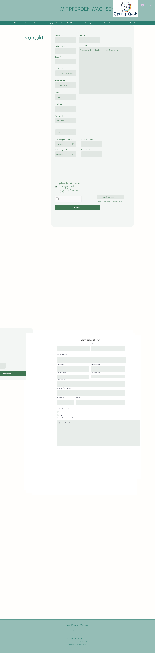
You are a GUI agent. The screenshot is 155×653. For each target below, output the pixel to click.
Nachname (82, 35)
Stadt (57, 92)
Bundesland (59, 104)
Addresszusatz (60, 80)
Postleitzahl (59, 116)
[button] (110, 197)
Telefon (57, 57)
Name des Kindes (87, 139)
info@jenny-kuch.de (77, 631)
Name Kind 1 (61, 364)
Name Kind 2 (95, 364)
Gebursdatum (61, 373)
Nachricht (82, 46)
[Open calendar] (73, 144)
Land (56, 128)
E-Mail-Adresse (60, 46)
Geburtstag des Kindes (64, 139)
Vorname (58, 35)
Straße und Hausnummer (63, 69)
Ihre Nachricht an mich (64, 418)
